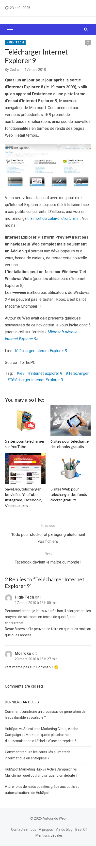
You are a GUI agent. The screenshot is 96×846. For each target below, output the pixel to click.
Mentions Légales (49, 835)
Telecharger (78, 373)
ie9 (22, 373)
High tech (15, 42)
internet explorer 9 (46, 373)
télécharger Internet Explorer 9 (41, 350)
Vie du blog (64, 829)
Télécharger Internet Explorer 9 (36, 379)
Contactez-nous (23, 829)
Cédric (14, 70)
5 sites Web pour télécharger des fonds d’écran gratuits (68, 494)
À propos (46, 829)
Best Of (81, 829)
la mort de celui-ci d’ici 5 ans (54, 218)
